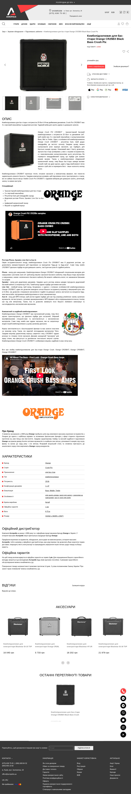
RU (7, 780)
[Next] (68, 662)
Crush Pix (49, 468)
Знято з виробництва (96, 66)
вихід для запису (66, 495)
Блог (107, 12)
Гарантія (46, 772)
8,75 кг (47, 511)
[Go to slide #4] (75, 103)
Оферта (46, 781)
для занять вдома (52, 495)
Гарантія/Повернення (99, 97)
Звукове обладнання (15, 31)
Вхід (78, 763)
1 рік (47, 507)
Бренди (113, 772)
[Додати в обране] (124, 51)
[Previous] (62, 662)
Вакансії (113, 769)
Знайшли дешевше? (121, 66)
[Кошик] (127, 24)
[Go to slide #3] (54, 103)
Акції (111, 763)
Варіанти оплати (97, 79)
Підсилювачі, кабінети (33, 31)
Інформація (48, 758)
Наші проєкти (115, 775)
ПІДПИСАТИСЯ (84, 748)
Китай (47, 502)
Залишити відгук (78, 585)
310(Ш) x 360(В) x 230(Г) (54, 516)
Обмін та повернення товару (54, 766)
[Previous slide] (5, 65)
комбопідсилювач (52, 477)
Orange (48, 463)
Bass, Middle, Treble (52, 491)
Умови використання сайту (53, 775)
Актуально (115, 758)
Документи (114, 778)
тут (32, 562)
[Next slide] (81, 65)
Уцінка (117, 763)
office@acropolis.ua (9, 774)
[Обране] (122, 24)
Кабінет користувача (86, 758)
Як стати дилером (49, 763)
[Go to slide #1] (12, 103)
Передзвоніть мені (76, 16)
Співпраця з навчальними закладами (57, 789)
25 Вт (47, 481)
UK (3, 780)
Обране (80, 769)
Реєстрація (81, 766)
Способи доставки (99, 74)
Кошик (79, 772)
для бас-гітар (50, 472)
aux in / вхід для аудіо (63, 498)
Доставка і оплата (49, 769)
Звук (4, 31)
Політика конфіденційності (53, 778)
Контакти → (7, 758)
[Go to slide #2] (33, 103)
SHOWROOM (57, 11)
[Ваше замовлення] (119, 24)
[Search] (3, 23)
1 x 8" (47, 486)
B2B (113, 12)
